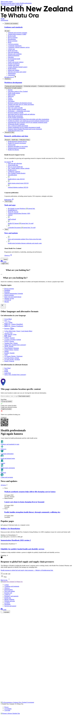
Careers (17, 3)
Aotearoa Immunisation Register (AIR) (19, 213)
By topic (7, 31)
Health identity (12, 68)
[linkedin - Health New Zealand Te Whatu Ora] (2, 620)
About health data (13, 165)
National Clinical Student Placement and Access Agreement (25, 129)
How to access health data (15, 166)
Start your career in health (15, 107)
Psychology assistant (14, 106)
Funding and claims (13, 65)
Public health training (14, 93)
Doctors (10, 90)
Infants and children (13, 70)
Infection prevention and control (17, 72)
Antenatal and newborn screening (17, 32)
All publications (12, 175)
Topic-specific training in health (17, 109)
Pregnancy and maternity (11, 596)
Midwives (11, 96)
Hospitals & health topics (8, 3)
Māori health (11, 94)
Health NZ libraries (13, 149)
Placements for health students (13, 88)
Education (11, 57)
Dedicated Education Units (15, 130)
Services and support (10, 606)
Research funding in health (15, 112)
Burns (9, 42)
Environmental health (14, 59)
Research (7, 139)
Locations (7, 602)
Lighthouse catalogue (14, 171)
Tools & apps (8, 201)
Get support (7, 162)
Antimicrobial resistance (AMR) (17, 34)
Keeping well (8, 593)
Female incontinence (14, 63)
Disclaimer (7, 604)
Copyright (7, 710)
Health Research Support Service (17, 141)
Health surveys (12, 170)
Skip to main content (6, 1)
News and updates (9, 591)
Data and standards (13, 52)
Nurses (10, 98)
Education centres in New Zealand (18, 91)
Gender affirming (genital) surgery (17, 67)
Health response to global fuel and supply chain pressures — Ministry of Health (27, 570)
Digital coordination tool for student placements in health (24, 127)
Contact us (7, 594)
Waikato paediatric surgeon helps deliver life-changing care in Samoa (30, 492)
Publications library (25, 139)
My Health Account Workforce (17, 208)
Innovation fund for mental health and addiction (21, 114)
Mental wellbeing (9, 599)
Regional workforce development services (20, 103)
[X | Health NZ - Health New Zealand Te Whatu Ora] (2, 700)
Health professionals (26, 3)
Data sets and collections (15, 163)
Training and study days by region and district (21, 104)
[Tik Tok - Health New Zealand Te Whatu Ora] (2, 698)
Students (10, 99)
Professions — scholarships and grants (19, 111)
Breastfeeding (12, 39)
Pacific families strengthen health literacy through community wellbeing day (32, 512)
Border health (12, 36)
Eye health (11, 60)
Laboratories (11, 75)
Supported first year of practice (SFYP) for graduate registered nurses (27, 122)
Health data (15, 139)
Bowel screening (13, 37)
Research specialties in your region (18, 146)
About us (7, 255)
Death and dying (12, 50)
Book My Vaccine (13, 212)
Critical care (11, 49)
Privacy (6, 707)
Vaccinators (11, 101)
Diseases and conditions (15, 54)
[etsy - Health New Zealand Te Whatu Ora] (37, 693)
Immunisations (8, 589)
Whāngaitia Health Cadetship (16, 124)
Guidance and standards (11, 23)
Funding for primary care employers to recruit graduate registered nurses (28, 121)
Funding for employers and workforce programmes (51, 86)
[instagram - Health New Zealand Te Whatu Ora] (2, 617)
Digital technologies (13, 55)
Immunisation (12, 73)
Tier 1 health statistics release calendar (19, 168)
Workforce (7, 79)
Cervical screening (13, 44)
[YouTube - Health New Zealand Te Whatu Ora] (2, 695)
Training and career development (13, 86)
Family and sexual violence (15, 62)
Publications (8, 199)
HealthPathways (12, 210)
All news (3, 485)
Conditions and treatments (11, 586)
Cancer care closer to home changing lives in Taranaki (24, 502)
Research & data (9, 132)
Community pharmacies (14, 45)
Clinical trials (11, 145)
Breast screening (12, 41)
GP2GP (10, 215)
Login (4, 261)
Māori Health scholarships (15, 116)
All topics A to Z (9, 77)
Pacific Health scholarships (15, 117)
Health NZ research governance (17, 143)
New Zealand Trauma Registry (17, 173)
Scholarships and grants (30, 86)
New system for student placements (18, 125)
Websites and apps (9, 601)
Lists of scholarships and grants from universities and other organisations (28, 119)
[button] (3, 577)
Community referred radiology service (19, 47)
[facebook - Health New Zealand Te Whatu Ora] (2, 614)
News (6, 229)
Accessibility (8, 708)
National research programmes (16, 148)
